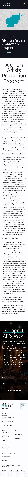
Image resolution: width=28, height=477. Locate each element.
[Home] (6, 4)
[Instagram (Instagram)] (4, 425)
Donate (4, 383)
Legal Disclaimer (23, 471)
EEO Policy (17, 471)
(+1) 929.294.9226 (7, 421)
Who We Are (5, 448)
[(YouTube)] (11, 425)
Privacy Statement (11, 471)
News (16, 430)
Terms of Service (4, 471)
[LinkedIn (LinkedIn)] (7, 425)
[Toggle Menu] (24, 3)
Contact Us (18, 434)
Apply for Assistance (5, 431)
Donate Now (5, 436)
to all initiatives (9, 36)
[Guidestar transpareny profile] (23, 406)
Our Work (4, 440)
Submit (4, 460)
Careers (17, 438)
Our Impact (5, 444)
